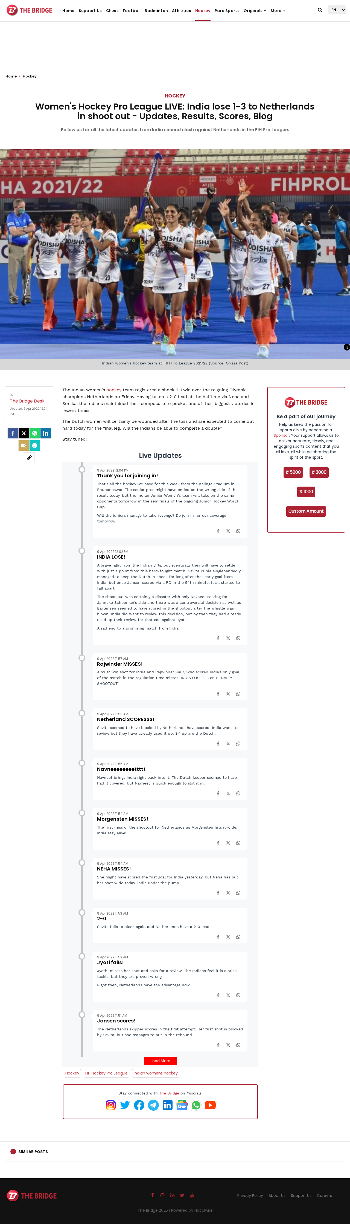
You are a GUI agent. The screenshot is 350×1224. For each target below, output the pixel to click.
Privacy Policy (250, 1195)
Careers (324, 1195)
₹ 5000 (293, 472)
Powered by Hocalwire (192, 1210)
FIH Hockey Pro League (106, 1073)
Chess (112, 10)
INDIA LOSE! (111, 556)
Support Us (90, 10)
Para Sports (227, 10)
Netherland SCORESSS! (125, 719)
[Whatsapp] (34, 433)
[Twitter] (23, 433)
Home (68, 10)
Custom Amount (306, 511)
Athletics (181, 10)
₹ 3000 (319, 472)
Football (132, 10)
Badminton (156, 10)
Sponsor (281, 435)
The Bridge (169, 1093)
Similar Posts (33, 1151)
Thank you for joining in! (127, 475)
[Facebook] (218, 531)
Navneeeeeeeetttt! (121, 769)
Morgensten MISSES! (122, 818)
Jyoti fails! (110, 962)
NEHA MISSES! (114, 868)
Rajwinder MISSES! (120, 663)
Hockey (203, 10)
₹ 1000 (306, 492)
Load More (160, 1061)
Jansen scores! (116, 1020)
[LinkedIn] (45, 433)
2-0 (101, 918)
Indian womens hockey (156, 1073)
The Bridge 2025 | (154, 1210)
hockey (114, 389)
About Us (277, 1195)
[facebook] (12, 433)
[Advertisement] (175, 52)
